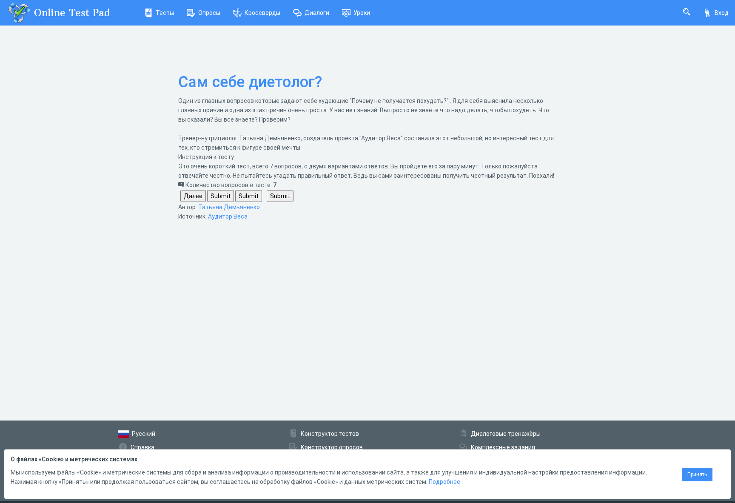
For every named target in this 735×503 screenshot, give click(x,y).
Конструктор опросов (332, 447)
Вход (722, 12)
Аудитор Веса (228, 216)
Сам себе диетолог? (250, 82)
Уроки (361, 12)
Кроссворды (262, 12)
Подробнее (444, 481)
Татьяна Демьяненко (229, 207)
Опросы (209, 12)
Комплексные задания (503, 447)
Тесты (165, 12)
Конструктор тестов (330, 433)
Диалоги (317, 12)
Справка (142, 447)
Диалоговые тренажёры (506, 433)
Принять (697, 474)
